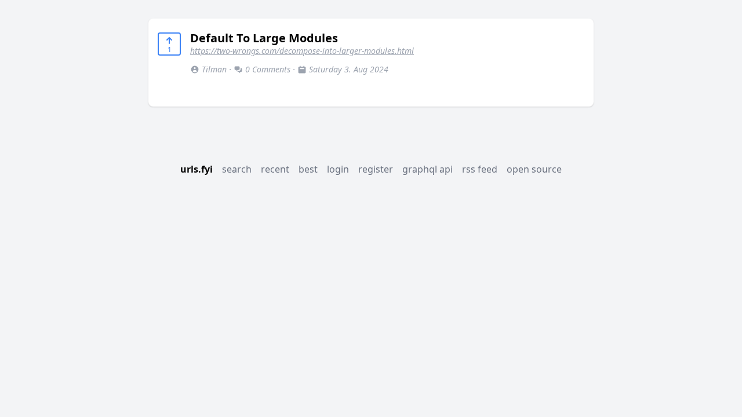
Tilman (214, 69)
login (338, 169)
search (237, 169)
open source (534, 169)
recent (275, 169)
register (375, 169)
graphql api (427, 169)
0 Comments (267, 69)
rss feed (479, 169)
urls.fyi (196, 169)
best (308, 169)
